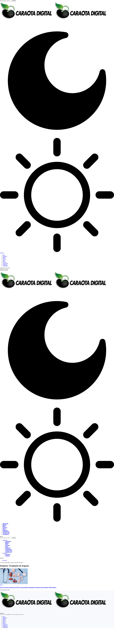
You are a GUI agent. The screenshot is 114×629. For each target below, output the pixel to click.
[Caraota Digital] (54, 292)
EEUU (1, 584)
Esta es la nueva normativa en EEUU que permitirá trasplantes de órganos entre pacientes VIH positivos (28, 587)
